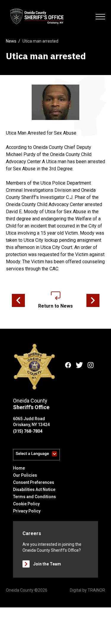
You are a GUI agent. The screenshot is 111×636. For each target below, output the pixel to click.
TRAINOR (96, 590)
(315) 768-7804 (27, 431)
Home (19, 468)
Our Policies (25, 475)
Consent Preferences (33, 482)
